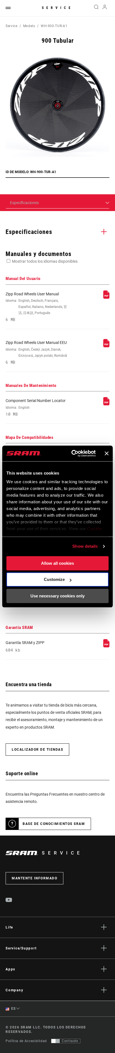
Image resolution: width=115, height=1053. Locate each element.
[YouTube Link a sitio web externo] (9, 901)
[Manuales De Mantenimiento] (106, 404)
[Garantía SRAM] (106, 646)
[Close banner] (107, 453)
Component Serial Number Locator (36, 407)
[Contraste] (55, 1041)
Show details (85, 546)
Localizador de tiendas (37, 750)
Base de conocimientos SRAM (54, 824)
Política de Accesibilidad (26, 1041)
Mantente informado (34, 878)
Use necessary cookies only (57, 595)
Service (57, 8)
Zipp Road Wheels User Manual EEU (36, 352)
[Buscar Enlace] (96, 8)
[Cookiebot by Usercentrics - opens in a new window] (72, 453)
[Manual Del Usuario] (106, 297)
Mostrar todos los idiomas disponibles (45, 261)
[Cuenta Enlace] (105, 8)
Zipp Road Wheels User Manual (36, 307)
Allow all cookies (57, 563)
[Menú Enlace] (8, 8)
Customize (54, 579)
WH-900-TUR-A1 (54, 26)
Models (29, 26)
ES (13, 1009)
